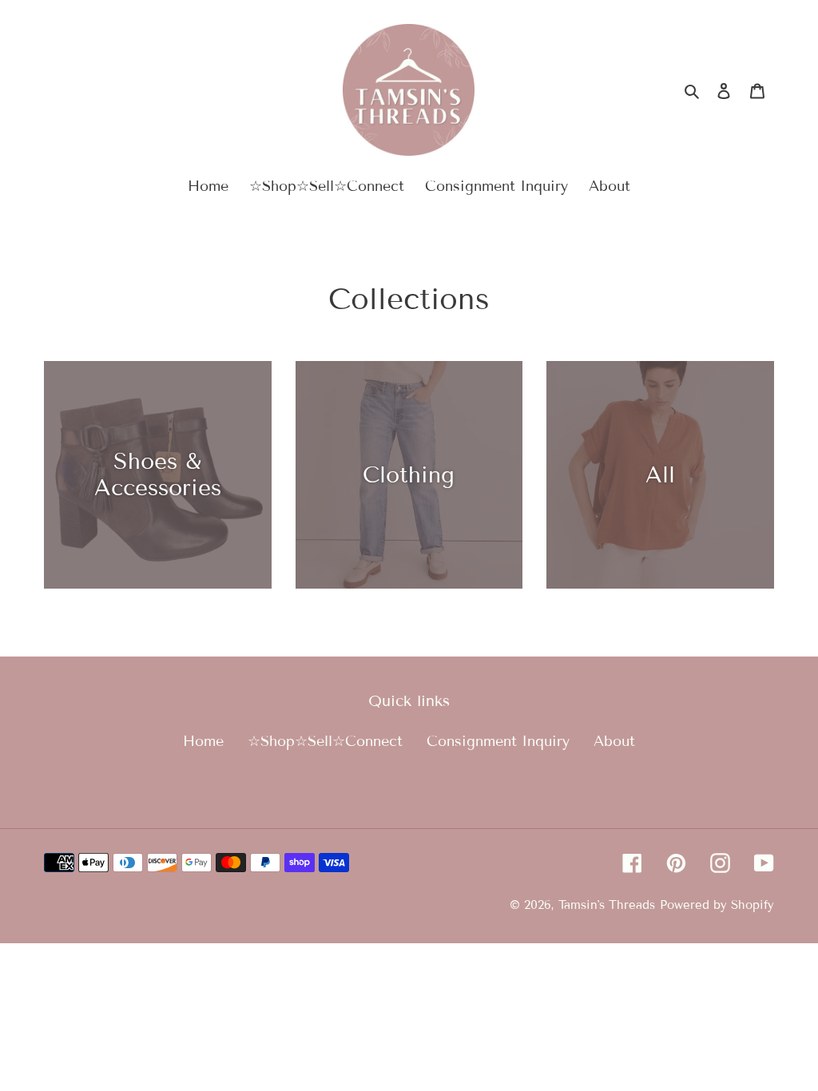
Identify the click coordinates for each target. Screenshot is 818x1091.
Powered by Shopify (717, 905)
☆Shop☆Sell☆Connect (325, 741)
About (614, 741)
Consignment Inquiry (498, 741)
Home (203, 741)
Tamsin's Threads (606, 905)
